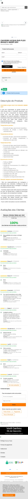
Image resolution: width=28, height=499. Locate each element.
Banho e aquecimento (13, 9)
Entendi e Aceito (9, 495)
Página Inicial (3, 9)
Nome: (3, 52)
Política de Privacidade (18, 491)
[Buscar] (26, 7)
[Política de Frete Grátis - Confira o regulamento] (14, 423)
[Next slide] (25, 22)
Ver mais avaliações (14, 385)
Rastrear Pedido (8, 440)
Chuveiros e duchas (5, 10)
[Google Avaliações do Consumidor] (14, 468)
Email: (3, 56)
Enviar (14, 404)
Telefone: (20, 52)
